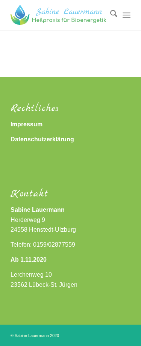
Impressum (26, 124)
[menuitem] (110, 15)
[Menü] (126, 15)
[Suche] (110, 15)
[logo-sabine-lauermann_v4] (58, 15)
